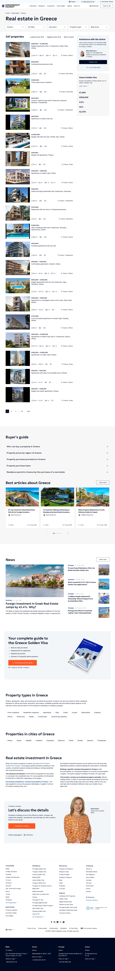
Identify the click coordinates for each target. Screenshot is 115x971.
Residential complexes (31, 712)
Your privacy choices (90, 928)
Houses (74, 712)
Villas (57, 712)
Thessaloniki (101, 740)
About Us (77, 6)
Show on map (10, 959)
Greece (34, 897)
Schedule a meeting (22, 826)
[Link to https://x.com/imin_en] (60, 922)
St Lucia (8, 880)
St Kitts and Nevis (11, 871)
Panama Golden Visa (39, 911)
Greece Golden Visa (38, 874)
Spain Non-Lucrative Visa (40, 894)
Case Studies (61, 6)
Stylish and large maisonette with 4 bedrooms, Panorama (51, 191)
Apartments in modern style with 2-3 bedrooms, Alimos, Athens (50, 338)
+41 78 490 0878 (94, 67)
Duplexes (97, 712)
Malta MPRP (36, 877)
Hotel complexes (13, 712)
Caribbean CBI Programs (67, 896)
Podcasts (62, 886)
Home (8, 13)
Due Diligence (90, 874)
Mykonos (61, 740)
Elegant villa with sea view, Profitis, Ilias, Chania (47, 137)
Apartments (47, 712)
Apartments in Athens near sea (42, 119)
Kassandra (50, 740)
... (18, 411)
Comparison (51, 6)
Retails (31, 717)
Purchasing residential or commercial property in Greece (27, 782)
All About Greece (64, 913)
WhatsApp (95, 6)
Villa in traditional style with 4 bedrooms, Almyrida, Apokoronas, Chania (48, 229)
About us (89, 869)
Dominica (9, 883)
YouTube (62, 888)
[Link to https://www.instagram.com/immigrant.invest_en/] (54, 922)
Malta (7, 869)
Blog (60, 880)
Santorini (90, 740)
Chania (19, 740)
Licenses (88, 880)
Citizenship (33, 6)
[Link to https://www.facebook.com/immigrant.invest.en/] (51, 922)
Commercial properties (59, 717)
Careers (88, 891)
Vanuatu (8, 886)
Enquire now (93, 62)
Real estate (15, 13)
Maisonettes (85, 712)
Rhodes (80, 740)
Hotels (65, 712)
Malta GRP (35, 888)
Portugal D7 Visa (37, 900)
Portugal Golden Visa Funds (68, 907)
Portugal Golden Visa (39, 869)
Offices (9, 717)
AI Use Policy (73, 928)
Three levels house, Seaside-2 (41, 82)
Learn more (83, 86)
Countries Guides (11, 913)
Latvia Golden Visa (38, 880)
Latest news (103, 559)
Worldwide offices (91, 872)
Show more (103, 482)
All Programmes (11, 902)
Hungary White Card (39, 883)
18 (22, 411)
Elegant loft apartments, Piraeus (42, 155)
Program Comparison (66, 869)
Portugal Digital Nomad (39, 903)
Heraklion (39, 740)
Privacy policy (42, 928)
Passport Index (64, 872)
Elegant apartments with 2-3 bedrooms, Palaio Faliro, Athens (49, 47)
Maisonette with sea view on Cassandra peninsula (48, 209)
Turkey (8, 894)
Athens (9, 740)
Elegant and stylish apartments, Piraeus (45, 391)
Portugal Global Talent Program (42, 905)
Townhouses (42, 717)
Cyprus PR (35, 914)
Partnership (89, 886)
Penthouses (21, 717)
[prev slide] (47, 533)
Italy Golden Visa (37, 908)
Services (88, 883)
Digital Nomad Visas (65, 902)
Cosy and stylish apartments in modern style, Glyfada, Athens (50, 319)
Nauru (8, 891)
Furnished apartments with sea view (43, 246)
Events (88, 888)
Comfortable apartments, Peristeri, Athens (45, 264)
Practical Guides (64, 874)
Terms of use (31, 928)
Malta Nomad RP (37, 891)
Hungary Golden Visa (39, 872)
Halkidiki (28, 740)
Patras (71, 740)
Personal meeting (91, 900)
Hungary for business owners (42, 886)
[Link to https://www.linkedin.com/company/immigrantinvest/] (57, 922)
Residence (41, 6)
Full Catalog (9, 916)
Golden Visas (63, 899)
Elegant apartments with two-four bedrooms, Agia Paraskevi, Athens (48, 283)
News (61, 883)
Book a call (106, 6)
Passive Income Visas (66, 904)
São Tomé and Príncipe (13, 888)
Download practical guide (24, 663)
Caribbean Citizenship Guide (68, 910)
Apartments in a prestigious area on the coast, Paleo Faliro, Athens (51, 301)
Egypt (7, 897)
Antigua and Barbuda (12, 877)
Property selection (11, 910)
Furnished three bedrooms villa (42, 64)
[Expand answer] (107, 446)
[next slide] (67, 533)
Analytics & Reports (65, 877)
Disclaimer (63, 928)
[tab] (54, 533)
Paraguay (9, 900)
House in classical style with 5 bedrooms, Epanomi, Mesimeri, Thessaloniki (49, 101)
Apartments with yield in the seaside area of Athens (49, 373)
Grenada (8, 874)
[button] (22, 507)
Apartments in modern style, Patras (43, 173)
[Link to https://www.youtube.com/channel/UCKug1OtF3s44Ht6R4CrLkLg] (63, 922)
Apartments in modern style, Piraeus (43, 355)
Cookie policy (53, 928)
